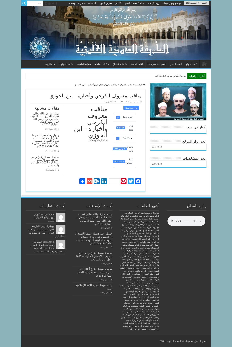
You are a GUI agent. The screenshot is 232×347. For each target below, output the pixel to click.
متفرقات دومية (78, 3)
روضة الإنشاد (154, 3)
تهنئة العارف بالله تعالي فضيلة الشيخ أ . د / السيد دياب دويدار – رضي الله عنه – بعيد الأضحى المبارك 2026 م (45, 119)
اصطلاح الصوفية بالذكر (139, 219)
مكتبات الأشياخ (120, 64)
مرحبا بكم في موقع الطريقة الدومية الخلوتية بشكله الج (159, 75)
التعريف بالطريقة (157, 64)
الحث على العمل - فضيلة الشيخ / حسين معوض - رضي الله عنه (139, 230)
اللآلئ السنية (137, 64)
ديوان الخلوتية (84, 64)
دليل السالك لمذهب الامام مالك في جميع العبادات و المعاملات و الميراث (139, 285)
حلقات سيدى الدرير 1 (144, 280)
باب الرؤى (50, 64)
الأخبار (118, 3)
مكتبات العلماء (102, 64)
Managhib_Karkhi (99, 140)
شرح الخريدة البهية (138, 291)
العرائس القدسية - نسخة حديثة (146, 251)
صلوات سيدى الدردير (150, 309)
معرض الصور (106, 3)
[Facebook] (56, 3)
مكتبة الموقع (67, 64)
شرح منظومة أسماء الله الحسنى (146, 300)
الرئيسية (204, 63)
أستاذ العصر (176, 64)
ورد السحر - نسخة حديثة (140, 329)
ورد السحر (155, 329)
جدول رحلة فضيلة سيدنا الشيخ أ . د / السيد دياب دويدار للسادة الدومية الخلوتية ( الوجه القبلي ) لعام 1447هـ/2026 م (45, 141)
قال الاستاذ (148, 315)
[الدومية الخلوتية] (116, 33)
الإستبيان (92, 3)
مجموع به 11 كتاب (134, 318)
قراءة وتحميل (131, 108)
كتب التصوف (125, 84)
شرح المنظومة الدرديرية (133, 297)
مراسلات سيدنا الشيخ (134, 3)
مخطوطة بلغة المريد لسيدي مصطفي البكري (140, 323)
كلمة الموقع (191, 64)
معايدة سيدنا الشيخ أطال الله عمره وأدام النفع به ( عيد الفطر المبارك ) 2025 (94, 272)
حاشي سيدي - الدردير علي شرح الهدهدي (142, 277)
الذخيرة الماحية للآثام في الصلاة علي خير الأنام (140, 236)
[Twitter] (53, 3)
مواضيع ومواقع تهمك (172, 3)
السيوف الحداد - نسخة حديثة (132, 248)
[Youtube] (49, 3)
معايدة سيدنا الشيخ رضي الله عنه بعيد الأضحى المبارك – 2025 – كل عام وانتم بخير (45, 161)
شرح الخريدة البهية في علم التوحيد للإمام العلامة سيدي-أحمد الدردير (141, 294)
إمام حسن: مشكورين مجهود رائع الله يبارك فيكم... (44, 217)
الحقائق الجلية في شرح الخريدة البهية (140, 233)
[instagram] (45, 3)
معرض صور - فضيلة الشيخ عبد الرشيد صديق (141, 326)
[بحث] (24, 3)
